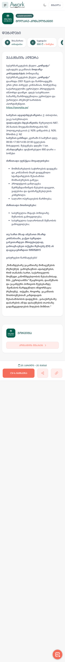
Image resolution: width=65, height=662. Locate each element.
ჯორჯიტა (25, 333)
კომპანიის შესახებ (31, 345)
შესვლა (56, 5)
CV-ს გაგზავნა (18, 373)
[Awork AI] (57, 654)
